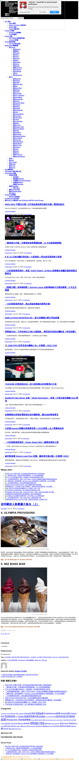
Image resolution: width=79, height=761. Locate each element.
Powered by (23, 12)
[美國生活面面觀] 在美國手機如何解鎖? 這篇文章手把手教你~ (20, 674)
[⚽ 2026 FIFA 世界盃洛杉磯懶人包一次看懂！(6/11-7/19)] (22, 488)
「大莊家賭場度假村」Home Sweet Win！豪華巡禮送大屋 (32, 442)
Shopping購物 (34, 720)
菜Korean (16, 64)
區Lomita (16, 119)
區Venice (16, 151)
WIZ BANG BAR (64, 657)
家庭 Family (64, 723)
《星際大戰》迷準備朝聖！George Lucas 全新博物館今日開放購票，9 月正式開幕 (35, 693)
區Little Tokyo (17, 117)
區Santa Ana (17, 140)
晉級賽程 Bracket (18, 179)
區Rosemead (17, 134)
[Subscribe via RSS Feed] (11, 759)
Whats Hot (38, 660)
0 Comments (28, 214)
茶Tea (11, 158)
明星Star (13, 726)
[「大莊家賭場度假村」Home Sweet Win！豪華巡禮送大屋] (23, 497)
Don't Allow (42, 12)
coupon (21, 713)
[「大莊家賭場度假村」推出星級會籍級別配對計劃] (20, 483)
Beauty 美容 (14, 713)
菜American (17, 49)
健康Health (48, 723)
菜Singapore (17, 69)
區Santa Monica (18, 142)
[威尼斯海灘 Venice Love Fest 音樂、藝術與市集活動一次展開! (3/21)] (26, 499)
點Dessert (12, 167)
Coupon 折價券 (9, 30)
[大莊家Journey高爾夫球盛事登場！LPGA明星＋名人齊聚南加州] (24, 496)
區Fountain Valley (18, 103)
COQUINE (8, 657)
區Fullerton (16, 104)
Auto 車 (8, 713)
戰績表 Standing (18, 184)
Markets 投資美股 (14, 196)
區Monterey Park (18, 127)
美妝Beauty (46, 726)
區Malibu (16, 123)
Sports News (42, 720)
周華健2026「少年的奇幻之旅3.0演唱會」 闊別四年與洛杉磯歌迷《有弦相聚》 (41, 331)
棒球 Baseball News (15, 191)
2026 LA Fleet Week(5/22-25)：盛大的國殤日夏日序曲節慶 (32, 318)
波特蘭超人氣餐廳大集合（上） (20, 504)
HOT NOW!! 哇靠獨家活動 (17, 38)
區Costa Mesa (17, 97)
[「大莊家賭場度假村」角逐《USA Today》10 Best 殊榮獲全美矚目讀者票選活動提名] (31, 479)
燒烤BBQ (16, 51)
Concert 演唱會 (13, 40)
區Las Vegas (17, 116)
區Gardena (16, 106)
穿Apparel (39, 726)
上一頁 (3, 633)
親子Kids (56, 726)
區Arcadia (16, 82)
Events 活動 (8, 36)
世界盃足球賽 (13, 175)
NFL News (12, 193)
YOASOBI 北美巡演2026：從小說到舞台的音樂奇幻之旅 (31, 384)
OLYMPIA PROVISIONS (44, 657)
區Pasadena (17, 132)
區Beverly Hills (18, 84)
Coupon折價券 (29, 713)
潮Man (18, 726)
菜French (16, 56)
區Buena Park (17, 88)
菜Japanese (16, 62)
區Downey (16, 101)
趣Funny (4, 728)
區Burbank (16, 90)
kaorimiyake (8, 214)
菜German (16, 58)
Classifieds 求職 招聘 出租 (13, 171)
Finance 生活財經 (10, 195)
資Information (65, 726)
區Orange (16, 130)
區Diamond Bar (18, 99)
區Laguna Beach (18, 114)
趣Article (73, 726)
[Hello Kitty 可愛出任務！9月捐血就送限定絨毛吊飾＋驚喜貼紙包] (25, 473)
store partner (59, 720)
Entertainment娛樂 (52, 713)
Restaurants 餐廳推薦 (11, 45)
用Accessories (31, 726)
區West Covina (17, 154)
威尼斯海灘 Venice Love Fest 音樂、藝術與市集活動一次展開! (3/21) (37, 456)
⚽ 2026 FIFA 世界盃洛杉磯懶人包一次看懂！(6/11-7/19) (31, 345)
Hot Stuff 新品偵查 (14, 43)
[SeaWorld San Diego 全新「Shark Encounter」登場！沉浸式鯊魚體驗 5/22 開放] (29, 492)
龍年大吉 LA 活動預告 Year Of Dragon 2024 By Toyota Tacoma (24, 200)
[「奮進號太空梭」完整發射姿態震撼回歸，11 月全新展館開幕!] (24, 475)
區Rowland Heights (19, 136)
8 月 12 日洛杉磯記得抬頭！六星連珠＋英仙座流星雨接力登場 (33, 257)
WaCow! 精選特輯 (24, 723)
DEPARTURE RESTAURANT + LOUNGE (24, 657)
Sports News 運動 (10, 173)
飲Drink (11, 160)
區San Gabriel (17, 138)
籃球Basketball (13, 186)
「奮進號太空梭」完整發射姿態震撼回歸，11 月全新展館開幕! (33, 243)
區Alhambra (17, 79)
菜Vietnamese (17, 75)
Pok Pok (55, 657)
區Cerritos (16, 92)
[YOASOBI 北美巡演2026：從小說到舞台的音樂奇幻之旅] (22, 490)
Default (40, 713)
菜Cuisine (12, 47)
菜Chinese (16, 53)
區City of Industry (18, 95)
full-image (40, 716)
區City (11, 77)
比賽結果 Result (18, 182)
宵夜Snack (12, 164)
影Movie (72, 723)
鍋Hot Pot (12, 166)
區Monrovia (16, 125)
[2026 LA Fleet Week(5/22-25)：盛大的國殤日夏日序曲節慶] (23, 484)
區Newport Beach (18, 129)
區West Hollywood (19, 156)
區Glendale (16, 108)
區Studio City (17, 145)
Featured (10, 716)
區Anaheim (16, 80)
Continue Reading (10, 211)
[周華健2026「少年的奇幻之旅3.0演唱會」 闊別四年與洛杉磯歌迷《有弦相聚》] (29, 486)
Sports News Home (51, 720)
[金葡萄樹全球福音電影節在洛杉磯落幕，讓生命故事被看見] (23, 494)
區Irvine (15, 112)
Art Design (3, 713)
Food (16, 716)
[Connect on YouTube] (64, 759)
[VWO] (28, 12)
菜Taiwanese (17, 71)
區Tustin (15, 149)
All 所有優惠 (13, 34)
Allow (54, 12)
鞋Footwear (18, 728)
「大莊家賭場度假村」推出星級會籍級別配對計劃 (27, 304)
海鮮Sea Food (17, 67)
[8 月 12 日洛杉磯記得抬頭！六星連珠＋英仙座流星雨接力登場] (24, 477)
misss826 (4, 508)
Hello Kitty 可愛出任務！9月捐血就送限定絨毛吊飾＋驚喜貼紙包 (34, 204)
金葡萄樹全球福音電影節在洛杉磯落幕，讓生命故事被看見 (31, 414)
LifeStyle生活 (61, 716)
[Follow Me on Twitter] (29, 759)
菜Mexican (16, 66)
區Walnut (16, 153)
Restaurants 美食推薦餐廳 (26, 660)
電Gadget (12, 729)
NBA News (16, 188)
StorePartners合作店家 (12, 198)
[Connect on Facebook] (47, 759)
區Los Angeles (17, 121)
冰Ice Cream (13, 162)
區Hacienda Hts (18, 110)
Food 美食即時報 (10, 42)
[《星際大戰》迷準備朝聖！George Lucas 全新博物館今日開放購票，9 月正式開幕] (30, 481)
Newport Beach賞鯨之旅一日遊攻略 (11, 676)
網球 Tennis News (14, 189)
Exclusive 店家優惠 (15, 32)
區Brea (15, 86)
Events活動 (65, 713)
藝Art (51, 726)
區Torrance (16, 147)
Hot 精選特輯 (9, 169)
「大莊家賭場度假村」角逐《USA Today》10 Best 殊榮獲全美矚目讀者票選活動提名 (36, 691)
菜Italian (15, 60)
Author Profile (20, 671)
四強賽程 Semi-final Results (22, 180)
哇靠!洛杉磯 (6, 757)
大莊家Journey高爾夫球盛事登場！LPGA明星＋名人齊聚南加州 (34, 428)
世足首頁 (16, 177)
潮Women (23, 726)
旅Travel (44, 660)
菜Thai (15, 73)
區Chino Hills (17, 93)
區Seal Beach (17, 143)
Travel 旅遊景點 (5, 723)
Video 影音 (14, 723)
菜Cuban (16, 55)
